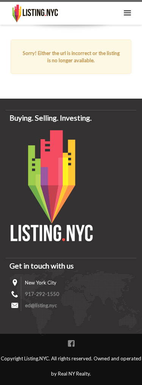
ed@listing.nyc (41, 305)
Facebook (71, 343)
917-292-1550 (42, 294)
